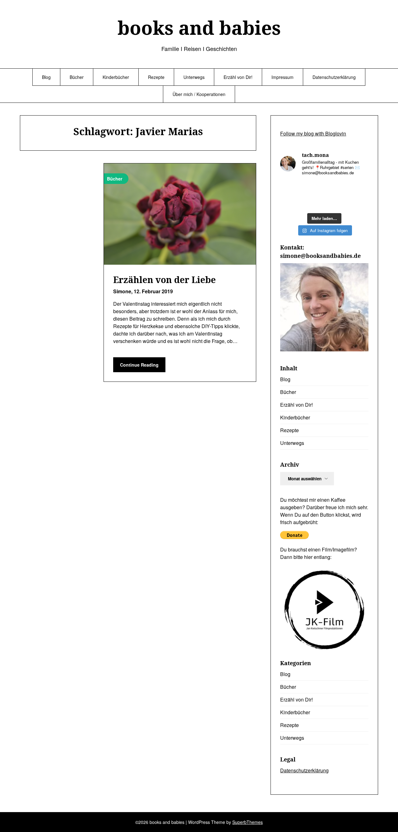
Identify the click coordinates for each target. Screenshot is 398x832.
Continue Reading (139, 365)
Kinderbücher (116, 77)
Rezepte (156, 77)
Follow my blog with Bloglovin (313, 133)
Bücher (77, 77)
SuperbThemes (247, 822)
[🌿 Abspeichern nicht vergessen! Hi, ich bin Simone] (358, 202)
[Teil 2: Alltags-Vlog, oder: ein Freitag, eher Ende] (313, 202)
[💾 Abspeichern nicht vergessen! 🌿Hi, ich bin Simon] (313, 188)
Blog (46, 77)
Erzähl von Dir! (238, 77)
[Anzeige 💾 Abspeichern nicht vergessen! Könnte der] (290, 188)
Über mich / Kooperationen (199, 94)
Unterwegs (194, 77)
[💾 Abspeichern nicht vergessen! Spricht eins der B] (335, 188)
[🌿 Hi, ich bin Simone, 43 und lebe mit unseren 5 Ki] (290, 202)
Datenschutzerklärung (334, 77)
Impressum (282, 77)
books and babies (199, 28)
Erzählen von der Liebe (164, 280)
